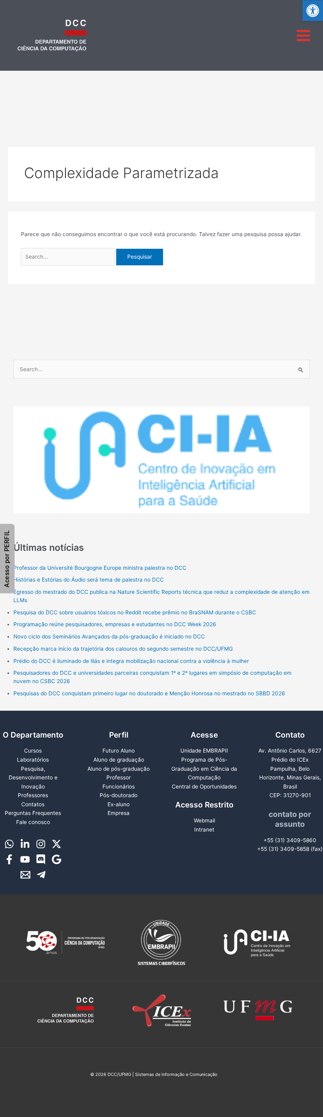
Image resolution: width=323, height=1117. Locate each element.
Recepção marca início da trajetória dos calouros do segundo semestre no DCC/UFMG (123, 649)
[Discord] (40, 859)
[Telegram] (41, 874)
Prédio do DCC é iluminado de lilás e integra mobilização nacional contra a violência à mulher (131, 661)
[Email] (25, 874)
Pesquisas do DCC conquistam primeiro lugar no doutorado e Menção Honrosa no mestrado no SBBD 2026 (149, 693)
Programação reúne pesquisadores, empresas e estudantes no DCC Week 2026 (114, 624)
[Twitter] (56, 844)
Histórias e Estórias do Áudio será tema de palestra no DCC (88, 579)
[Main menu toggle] (303, 35)
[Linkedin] (25, 844)
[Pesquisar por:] (69, 256)
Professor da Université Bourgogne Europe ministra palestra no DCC (99, 568)
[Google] (56, 859)
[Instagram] (40, 844)
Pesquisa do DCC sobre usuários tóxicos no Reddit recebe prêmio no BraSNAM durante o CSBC (134, 612)
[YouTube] (25, 859)
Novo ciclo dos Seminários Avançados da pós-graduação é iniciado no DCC (109, 636)
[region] (161, 459)
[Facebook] (9, 859)
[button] (313, 10)
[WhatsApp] (9, 844)
